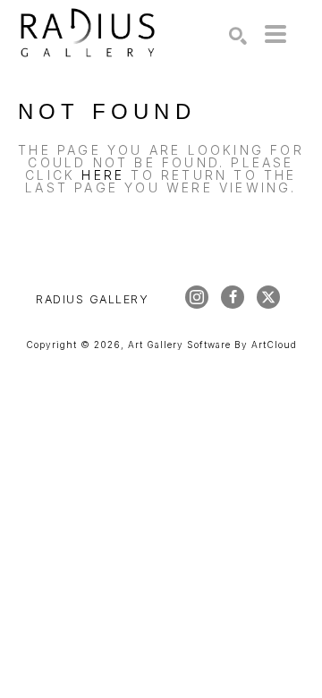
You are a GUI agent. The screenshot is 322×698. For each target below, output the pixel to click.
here (102, 175)
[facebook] (232, 297)
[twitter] (268, 297)
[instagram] (196, 297)
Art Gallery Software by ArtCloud (212, 344)
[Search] (238, 36)
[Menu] (275, 34)
